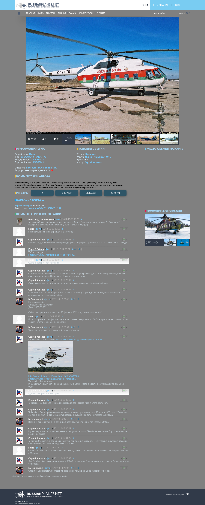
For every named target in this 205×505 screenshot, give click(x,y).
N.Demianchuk (35, 299)
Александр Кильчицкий (41, 219)
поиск (72, 13)
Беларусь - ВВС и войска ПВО (41, 167)
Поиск (182, 13)
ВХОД (178, 5)
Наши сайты (159, 13)
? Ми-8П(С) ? (37, 159)
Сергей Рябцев (36, 249)
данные (61, 13)
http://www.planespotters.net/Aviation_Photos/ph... (52, 378)
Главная (30, 13)
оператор (66, 193)
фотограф (115, 193)
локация (91, 193)
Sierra (31, 228)
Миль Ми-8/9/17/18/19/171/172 (45, 208)
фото (41, 13)
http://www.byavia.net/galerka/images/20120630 (79, 339)
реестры (50, 13)
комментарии (86, 13)
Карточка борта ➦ (30, 200)
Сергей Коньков (93, 162)
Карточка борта (23, 205)
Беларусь (90, 154)
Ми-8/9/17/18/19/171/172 (33, 156)
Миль (32, 154)
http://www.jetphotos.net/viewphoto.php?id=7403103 (53, 376)
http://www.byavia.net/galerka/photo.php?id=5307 (51, 254)
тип (42, 193)
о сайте (101, 13)
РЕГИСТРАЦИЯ (160, 5)
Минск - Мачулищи (98, 156)
